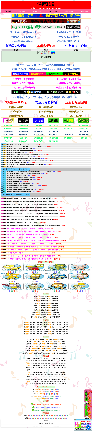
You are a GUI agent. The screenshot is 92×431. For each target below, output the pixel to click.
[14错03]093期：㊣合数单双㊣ (12, 181)
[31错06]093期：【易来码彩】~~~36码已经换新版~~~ (17, 187)
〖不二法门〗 (38, 144)
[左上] (88, 403)
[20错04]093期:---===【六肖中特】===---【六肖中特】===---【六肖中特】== (23, 154)
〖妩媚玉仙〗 (51, 160)
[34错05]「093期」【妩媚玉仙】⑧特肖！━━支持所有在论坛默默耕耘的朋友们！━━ (25, 160)
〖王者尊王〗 (39, 156)
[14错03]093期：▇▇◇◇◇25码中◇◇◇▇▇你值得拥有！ (19, 191)
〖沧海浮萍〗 (39, 191)
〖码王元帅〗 (31, 152)
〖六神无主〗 (33, 162)
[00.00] (46, 21)
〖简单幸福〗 (49, 146)
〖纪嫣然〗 (38, 179)
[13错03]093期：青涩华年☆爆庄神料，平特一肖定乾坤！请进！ (20, 189)
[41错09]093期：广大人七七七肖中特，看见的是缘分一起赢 (19, 148)
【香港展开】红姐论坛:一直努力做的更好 (16, 169)
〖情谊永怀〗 (34, 175)
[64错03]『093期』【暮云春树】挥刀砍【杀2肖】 (16, 175)
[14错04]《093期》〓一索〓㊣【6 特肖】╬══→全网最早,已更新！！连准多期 (23, 173)
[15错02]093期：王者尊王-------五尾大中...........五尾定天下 (19, 156)
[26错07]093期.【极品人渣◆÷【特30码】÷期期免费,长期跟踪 (19, 177)
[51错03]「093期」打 (10, 166)
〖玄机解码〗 (59, 171)
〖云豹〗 (37, 183)
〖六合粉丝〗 (41, 189)
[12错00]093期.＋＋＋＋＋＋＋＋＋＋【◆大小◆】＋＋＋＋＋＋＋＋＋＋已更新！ (24, 146)
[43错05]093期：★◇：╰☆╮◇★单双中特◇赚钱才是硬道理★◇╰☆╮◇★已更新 (24, 164)
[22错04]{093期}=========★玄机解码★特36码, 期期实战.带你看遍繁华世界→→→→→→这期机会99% (29, 171)
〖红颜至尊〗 (26, 181)
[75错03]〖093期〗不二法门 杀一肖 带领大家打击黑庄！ (18, 144)
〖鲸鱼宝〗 (39, 150)
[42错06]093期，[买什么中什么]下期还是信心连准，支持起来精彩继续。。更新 (23, 158)
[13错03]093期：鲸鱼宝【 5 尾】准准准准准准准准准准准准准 (19, 150)
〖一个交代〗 (47, 154)
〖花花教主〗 (44, 185)
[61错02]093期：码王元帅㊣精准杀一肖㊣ (15, 152)
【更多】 (33, 144)
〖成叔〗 (46, 158)
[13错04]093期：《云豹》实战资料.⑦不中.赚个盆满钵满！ (18, 183)
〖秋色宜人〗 (50, 164)
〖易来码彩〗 (35, 187)
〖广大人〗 (38, 148)
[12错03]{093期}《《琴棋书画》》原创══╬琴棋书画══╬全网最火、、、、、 (21, 185)
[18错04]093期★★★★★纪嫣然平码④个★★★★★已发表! (19, 179)
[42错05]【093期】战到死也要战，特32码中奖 (16, 162)
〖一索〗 (46, 173)
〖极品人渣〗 (40, 177)
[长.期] (46, 16)
